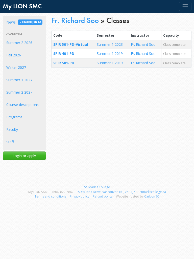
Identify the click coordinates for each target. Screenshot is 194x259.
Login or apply (24, 155)
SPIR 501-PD (63, 62)
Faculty (12, 129)
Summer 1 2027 (19, 79)
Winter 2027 (16, 67)
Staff (10, 141)
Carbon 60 (151, 196)
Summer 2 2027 (19, 92)
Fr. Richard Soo (75, 20)
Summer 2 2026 (19, 42)
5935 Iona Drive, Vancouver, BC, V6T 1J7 (106, 192)
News (23, 22)
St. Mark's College (97, 187)
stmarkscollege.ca (153, 192)
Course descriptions (22, 104)
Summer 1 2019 (110, 53)
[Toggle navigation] (185, 6)
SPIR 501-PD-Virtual (70, 44)
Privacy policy (79, 196)
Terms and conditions (50, 196)
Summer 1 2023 (110, 44)
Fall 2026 (13, 55)
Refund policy (102, 196)
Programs (14, 117)
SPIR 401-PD (63, 53)
